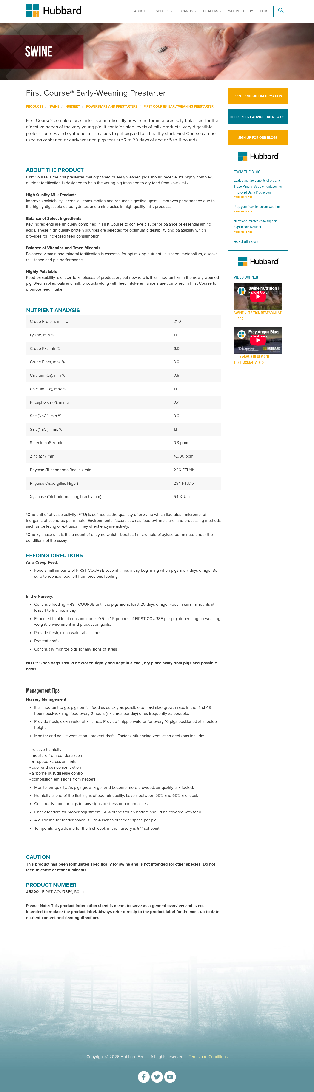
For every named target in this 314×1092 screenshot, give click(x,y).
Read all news (246, 241)
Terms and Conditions (208, 1056)
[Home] (74, 10)
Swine (54, 106)
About (140, 11)
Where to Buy (240, 11)
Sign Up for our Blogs (257, 138)
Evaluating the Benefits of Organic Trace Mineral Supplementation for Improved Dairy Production (258, 186)
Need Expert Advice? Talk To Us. (257, 117)
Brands (187, 11)
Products (34, 106)
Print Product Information (258, 96)
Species (163, 11)
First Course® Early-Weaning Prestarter (179, 106)
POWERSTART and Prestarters (111, 106)
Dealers (211, 11)
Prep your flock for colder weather (257, 206)
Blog (264, 11)
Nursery (73, 106)
